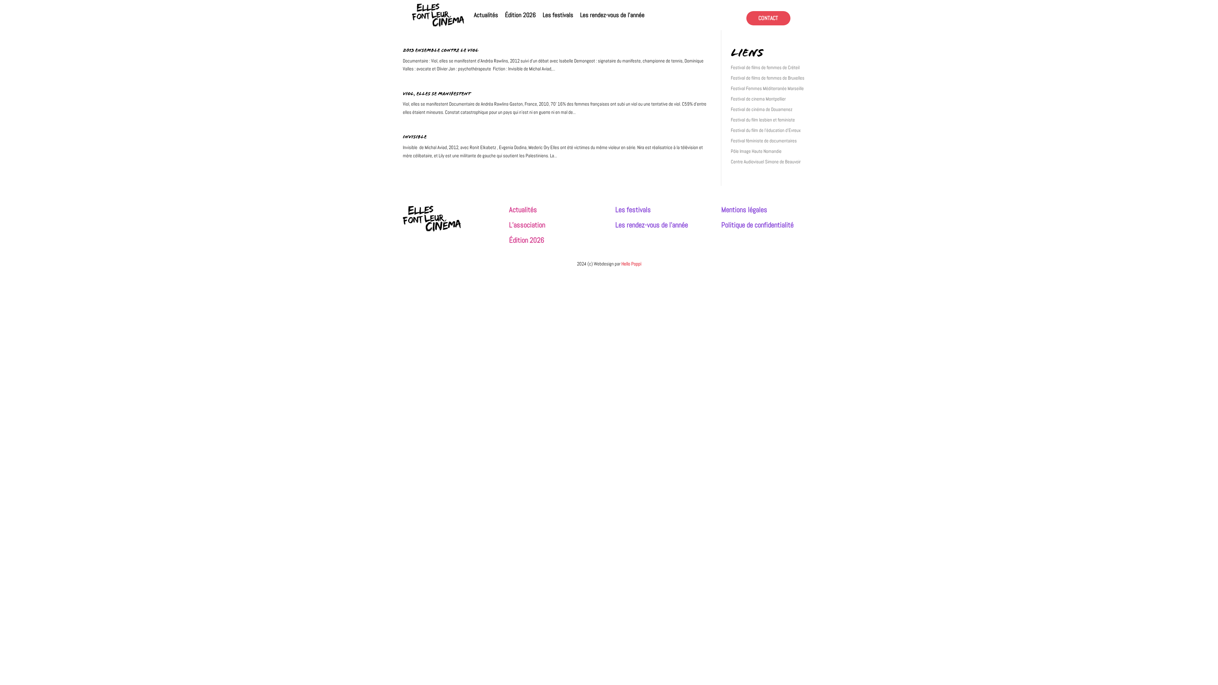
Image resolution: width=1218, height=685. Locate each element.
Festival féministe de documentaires (764, 141)
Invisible (415, 137)
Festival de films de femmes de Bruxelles (767, 78)
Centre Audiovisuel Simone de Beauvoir (766, 162)
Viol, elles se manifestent (437, 94)
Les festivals (558, 15)
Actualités (486, 15)
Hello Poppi (631, 264)
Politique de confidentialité (757, 225)
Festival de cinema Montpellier (758, 99)
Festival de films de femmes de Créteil (765, 67)
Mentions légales (744, 209)
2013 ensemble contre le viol (441, 51)
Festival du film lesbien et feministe (763, 120)
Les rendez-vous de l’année (612, 15)
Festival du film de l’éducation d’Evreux (766, 130)
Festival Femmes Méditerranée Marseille (767, 88)
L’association (527, 225)
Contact (768, 18)
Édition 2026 (520, 15)
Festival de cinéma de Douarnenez (761, 109)
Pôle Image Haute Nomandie (756, 151)
